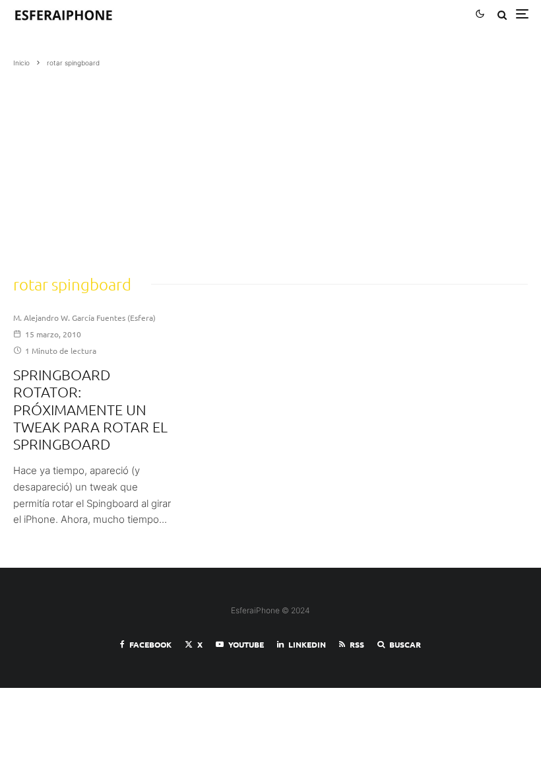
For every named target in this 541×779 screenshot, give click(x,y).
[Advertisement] (270, 167)
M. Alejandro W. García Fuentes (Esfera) (84, 317)
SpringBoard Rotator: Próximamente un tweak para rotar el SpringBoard (90, 409)
